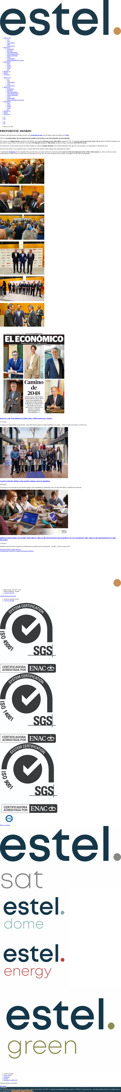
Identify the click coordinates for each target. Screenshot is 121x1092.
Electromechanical (12, 52)
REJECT (20, 1091)
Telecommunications (13, 54)
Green (9, 68)
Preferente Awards (36, 135)
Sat (8, 70)
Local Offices (11, 43)
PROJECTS (7, 71)
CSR (8, 44)
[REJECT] (33, 1091)
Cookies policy (28, 1091)
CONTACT (7, 74)
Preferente (12, 152)
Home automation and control (15, 60)
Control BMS (11, 58)
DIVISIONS (7, 62)
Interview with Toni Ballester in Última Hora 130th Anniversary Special (26, 418)
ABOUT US (7, 38)
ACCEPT (14, 1091)
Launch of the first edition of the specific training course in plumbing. (25, 481)
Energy (9, 66)
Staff (8, 41)
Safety (9, 57)
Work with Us (11, 46)
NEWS (6, 73)
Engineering (10, 49)
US (8, 39)
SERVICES (7, 47)
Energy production (12, 55)
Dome (9, 65)
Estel (8, 63)
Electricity (10, 51)
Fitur (67, 135)
